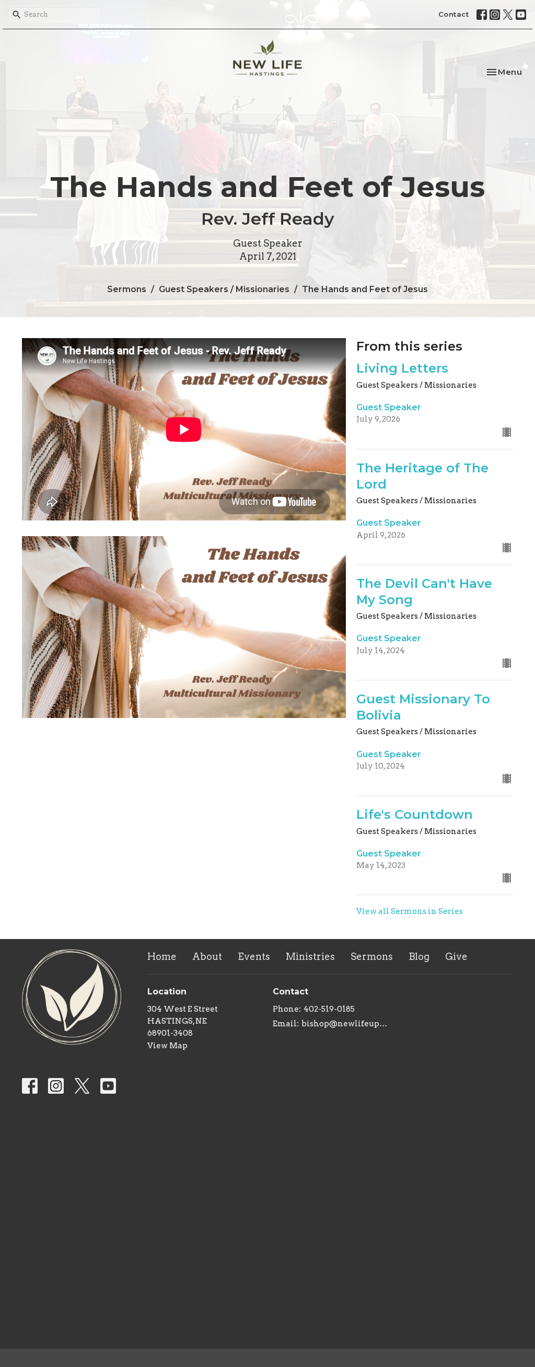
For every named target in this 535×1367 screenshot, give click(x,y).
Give (456, 956)
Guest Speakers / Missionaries (224, 289)
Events (254, 956)
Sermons (126, 289)
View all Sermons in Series (409, 911)
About (207, 956)
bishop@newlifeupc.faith (344, 1023)
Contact (453, 14)
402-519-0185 (329, 1009)
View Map (167, 1045)
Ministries (310, 956)
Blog (419, 956)
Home (162, 956)
